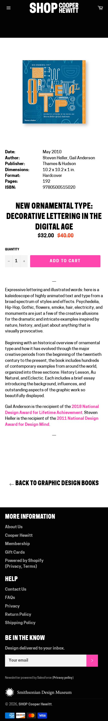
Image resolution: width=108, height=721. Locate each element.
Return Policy (18, 615)
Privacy (14, 566)
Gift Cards (15, 552)
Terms (29, 566)
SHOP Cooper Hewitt (35, 704)
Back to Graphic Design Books (56, 483)
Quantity (12, 249)
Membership (17, 544)
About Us (14, 527)
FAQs (10, 598)
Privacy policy (63, 677)
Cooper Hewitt (19, 536)
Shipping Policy (20, 623)
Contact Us (15, 589)
